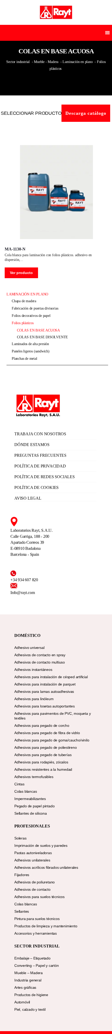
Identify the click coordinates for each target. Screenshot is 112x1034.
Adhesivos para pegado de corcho (41, 725)
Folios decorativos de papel (31, 316)
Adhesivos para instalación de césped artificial (51, 677)
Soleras (20, 838)
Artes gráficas (25, 987)
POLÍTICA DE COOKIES (36, 487)
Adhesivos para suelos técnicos (39, 897)
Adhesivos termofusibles (33, 777)
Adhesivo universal (29, 647)
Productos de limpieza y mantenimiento (45, 926)
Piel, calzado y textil (30, 1009)
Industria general (27, 980)
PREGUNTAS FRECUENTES (40, 455)
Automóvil (22, 1002)
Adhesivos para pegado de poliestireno (45, 747)
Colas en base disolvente (42, 337)
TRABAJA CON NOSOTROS (40, 434)
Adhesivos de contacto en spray (39, 655)
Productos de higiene (31, 995)
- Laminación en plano (76, 62)
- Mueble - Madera (45, 62)
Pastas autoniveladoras (33, 853)
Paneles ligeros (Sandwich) (30, 351)
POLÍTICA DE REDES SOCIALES (44, 477)
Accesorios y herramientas (35, 933)
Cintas (19, 784)
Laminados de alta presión (30, 344)
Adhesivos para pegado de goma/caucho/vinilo (51, 740)
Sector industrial (18, 62)
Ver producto (21, 273)
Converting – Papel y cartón (36, 965)
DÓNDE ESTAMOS (31, 444)
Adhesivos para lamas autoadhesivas (44, 691)
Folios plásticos (23, 323)
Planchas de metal (24, 359)
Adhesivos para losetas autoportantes (44, 706)
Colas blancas (25, 791)
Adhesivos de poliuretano (34, 882)
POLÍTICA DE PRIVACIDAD (40, 466)
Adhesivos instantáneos (33, 669)
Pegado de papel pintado (34, 806)
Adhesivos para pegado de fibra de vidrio (47, 733)
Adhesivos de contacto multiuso (39, 662)
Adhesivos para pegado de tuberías (42, 755)
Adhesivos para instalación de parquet (45, 684)
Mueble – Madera (28, 973)
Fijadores (21, 875)
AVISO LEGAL (27, 498)
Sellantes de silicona (30, 813)
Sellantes (21, 911)
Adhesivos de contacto (32, 889)
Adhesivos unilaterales (32, 860)
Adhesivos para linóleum (33, 699)
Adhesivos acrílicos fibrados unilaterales (46, 867)
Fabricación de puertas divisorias (35, 308)
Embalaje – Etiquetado (32, 958)
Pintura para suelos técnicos (36, 919)
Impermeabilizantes (30, 799)
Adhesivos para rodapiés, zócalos (41, 762)
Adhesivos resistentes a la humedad (43, 769)
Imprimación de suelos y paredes (40, 845)
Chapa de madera (24, 301)
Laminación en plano (27, 294)
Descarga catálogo (85, 113)
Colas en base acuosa (38, 330)
